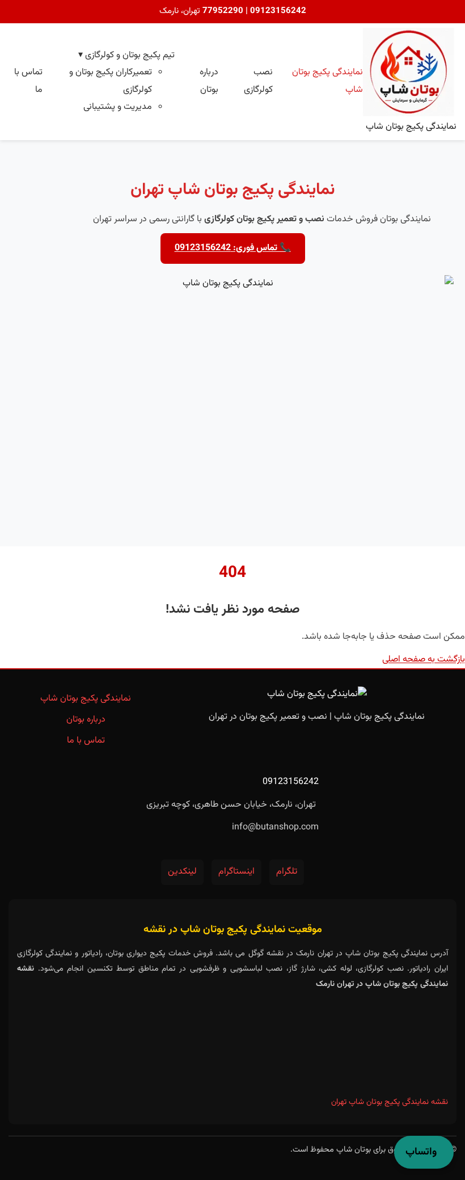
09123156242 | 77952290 (253, 11)
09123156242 (291, 782)
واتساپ (421, 1152)
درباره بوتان (85, 720)
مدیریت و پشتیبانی (117, 107)
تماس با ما (86, 741)
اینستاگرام (236, 872)
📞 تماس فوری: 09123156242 (233, 248)
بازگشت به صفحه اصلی (423, 659)
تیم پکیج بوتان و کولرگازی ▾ (126, 55)
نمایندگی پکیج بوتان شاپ (85, 699)
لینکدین (182, 872)
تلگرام (286, 872)
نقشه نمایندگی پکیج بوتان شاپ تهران (389, 1102)
